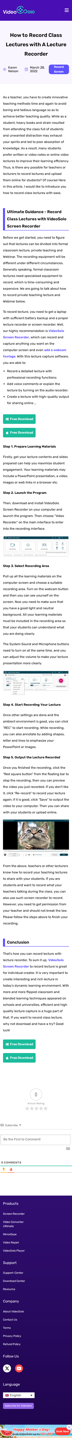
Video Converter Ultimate (13, 1224)
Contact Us (10, 1319)
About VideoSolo (13, 1311)
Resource (9, 1289)
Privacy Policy (12, 1336)
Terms (7, 1328)
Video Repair (11, 1242)
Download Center (14, 1281)
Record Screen (59, 69)
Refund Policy (12, 1344)
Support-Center (13, 1273)
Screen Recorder (14, 1214)
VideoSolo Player (14, 1250)
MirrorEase (10, 1234)
